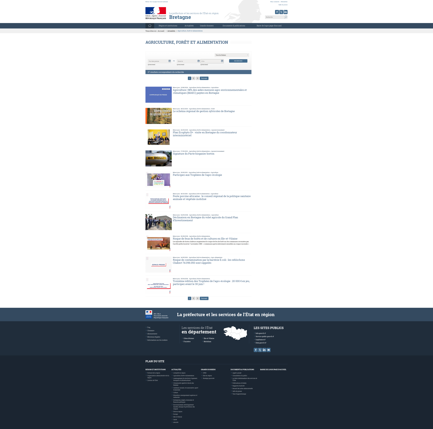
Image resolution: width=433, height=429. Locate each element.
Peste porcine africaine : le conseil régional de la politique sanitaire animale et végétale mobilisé (212, 197)
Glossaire (150, 330)
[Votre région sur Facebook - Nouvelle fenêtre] (277, 12)
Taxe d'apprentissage (239, 394)
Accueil (161, 31)
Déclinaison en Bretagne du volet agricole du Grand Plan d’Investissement (205, 219)
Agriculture (215, 87)
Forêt (213, 109)
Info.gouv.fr (260, 333)
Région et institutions (155, 369)
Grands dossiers (207, 25)
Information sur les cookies (157, 340)
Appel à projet (237, 373)
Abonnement (152, 334)
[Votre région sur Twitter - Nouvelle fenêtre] (281, 12)
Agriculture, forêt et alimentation (199, 87)
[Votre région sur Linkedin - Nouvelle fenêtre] (286, 12)
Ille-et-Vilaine (209, 338)
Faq (148, 327)
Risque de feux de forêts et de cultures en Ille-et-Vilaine (205, 238)
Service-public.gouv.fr (264, 336)
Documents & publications (234, 25)
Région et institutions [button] (168, 25)
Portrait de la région (153, 373)
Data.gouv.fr (260, 343)
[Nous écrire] (269, 350)
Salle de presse (283, 5)
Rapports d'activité (238, 386)
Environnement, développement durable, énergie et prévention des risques (184, 407)
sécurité (175, 422)
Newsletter (284, 1)
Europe (175, 414)
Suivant (204, 78)
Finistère (187, 341)
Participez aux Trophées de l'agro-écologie (197, 174)
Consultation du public (240, 375)
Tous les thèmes (221, 55)
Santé (175, 419)
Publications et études (239, 383)
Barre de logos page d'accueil (269, 25)
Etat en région (177, 411)
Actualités (189, 25)
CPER (204, 373)
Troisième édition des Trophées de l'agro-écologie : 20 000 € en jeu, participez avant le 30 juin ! (211, 282)
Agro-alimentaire (216, 257)
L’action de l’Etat (152, 380)
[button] (170, 61)
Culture (175, 392)
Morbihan (207, 341)
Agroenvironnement (218, 130)
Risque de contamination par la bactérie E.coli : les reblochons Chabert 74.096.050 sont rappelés (209, 261)
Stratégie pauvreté (208, 378)
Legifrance (260, 339)
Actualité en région (179, 373)
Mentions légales (153, 337)
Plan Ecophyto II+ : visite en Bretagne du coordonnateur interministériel (205, 134)
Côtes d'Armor (189, 338)
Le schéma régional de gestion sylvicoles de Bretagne (204, 111)
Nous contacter (274, 1)
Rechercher (238, 61)
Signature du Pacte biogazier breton (193, 153)
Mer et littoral (177, 417)
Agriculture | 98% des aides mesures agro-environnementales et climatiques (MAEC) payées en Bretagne (210, 91)
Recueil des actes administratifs (243, 388)
